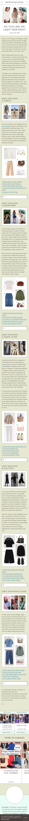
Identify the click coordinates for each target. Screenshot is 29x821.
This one (12, 397)
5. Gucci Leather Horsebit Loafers (11, 678)
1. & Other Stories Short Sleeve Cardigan (13, 670)
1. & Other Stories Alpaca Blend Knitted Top (14, 446)
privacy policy (5, 819)
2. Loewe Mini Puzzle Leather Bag (11, 672)
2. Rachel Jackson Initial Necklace (11, 184)
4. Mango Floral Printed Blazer (10, 676)
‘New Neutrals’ (6, 126)
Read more (23, 813)
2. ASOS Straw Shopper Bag (10, 448)
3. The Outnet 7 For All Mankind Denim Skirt (14, 319)
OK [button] (25, 817)
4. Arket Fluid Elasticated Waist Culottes (13, 578)
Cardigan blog (6, 364)
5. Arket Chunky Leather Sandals (11, 580)
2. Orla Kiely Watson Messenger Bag (12, 574)
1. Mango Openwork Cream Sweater (12, 182)
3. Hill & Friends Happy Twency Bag (12, 186)
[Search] (27, 2)
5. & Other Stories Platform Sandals (12, 323)
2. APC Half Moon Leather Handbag (12, 317)
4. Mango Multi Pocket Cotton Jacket (12, 321)
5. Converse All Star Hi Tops (10, 192)
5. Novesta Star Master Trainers (11, 455)
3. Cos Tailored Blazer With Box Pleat (12, 576)
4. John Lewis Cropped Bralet (10, 453)
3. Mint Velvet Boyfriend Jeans (10, 450)
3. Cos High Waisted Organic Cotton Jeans (14, 674)
